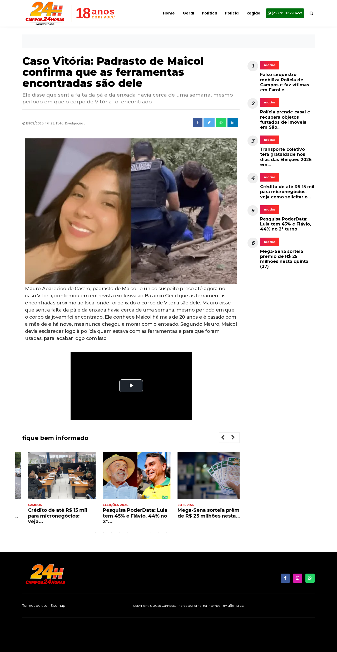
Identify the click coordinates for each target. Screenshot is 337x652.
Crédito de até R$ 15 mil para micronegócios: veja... (52, 515)
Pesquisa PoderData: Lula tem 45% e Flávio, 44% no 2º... (129, 515)
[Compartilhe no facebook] (197, 122)
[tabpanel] (56, 490)
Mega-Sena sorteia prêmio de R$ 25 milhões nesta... (205, 513)
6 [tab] (135, 532)
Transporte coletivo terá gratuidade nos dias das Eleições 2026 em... (286, 157)
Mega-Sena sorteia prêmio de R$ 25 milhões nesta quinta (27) (284, 259)
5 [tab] (127, 532)
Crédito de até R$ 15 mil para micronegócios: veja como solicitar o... (287, 191)
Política (209, 13)
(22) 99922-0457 (286, 13)
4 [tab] (119, 532)
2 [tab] (103, 532)
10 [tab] (166, 532)
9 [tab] (158, 532)
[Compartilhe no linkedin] (232, 122)
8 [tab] (150, 532)
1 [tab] (95, 532)
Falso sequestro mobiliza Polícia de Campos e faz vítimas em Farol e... (284, 82)
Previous (227, 438)
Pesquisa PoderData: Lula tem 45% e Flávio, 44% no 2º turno (285, 224)
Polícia (232, 13)
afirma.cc (236, 605)
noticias (269, 65)
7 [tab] (143, 532)
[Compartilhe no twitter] (209, 122)
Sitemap (58, 605)
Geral (188, 13)
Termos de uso (34, 605)
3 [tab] (111, 532)
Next (237, 438)
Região (253, 13)
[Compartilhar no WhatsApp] (221, 122)
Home (169, 13)
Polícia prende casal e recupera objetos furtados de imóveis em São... (285, 119)
